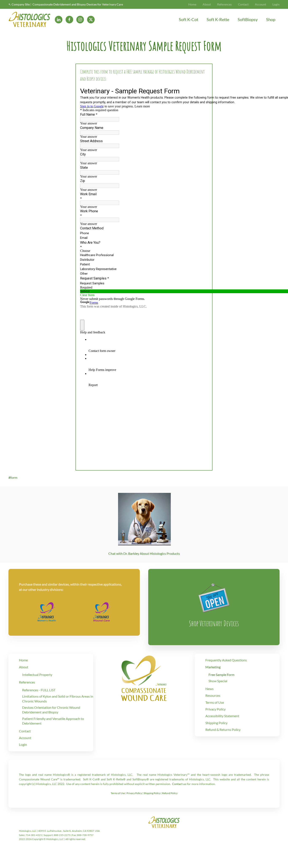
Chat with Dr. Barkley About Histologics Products (144, 553)
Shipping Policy (216, 723)
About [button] (207, 4)
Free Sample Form (221, 675)
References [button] (224, 4)
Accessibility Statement (222, 716)
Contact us (179, 784)
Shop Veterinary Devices (214, 623)
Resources (212, 695)
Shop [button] (270, 19)
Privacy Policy (215, 709)
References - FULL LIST (38, 690)
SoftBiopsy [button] (248, 19)
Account (260, 4)
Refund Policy (170, 793)
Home (192, 4)
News (209, 689)
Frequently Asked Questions (226, 660)
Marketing (213, 667)
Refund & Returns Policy (223, 730)
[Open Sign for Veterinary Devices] (214, 597)
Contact (243, 4)
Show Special (218, 681)
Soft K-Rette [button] (218, 19)
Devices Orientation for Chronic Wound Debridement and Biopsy (51, 709)
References (27, 682)
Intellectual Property (37, 675)
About (23, 667)
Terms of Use (214, 702)
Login (276, 4)
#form (12, 477)
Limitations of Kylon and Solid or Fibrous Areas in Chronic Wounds (57, 698)
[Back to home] (29, 19)
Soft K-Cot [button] (188, 19)
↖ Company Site (19, 4)
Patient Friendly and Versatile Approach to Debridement (53, 721)
